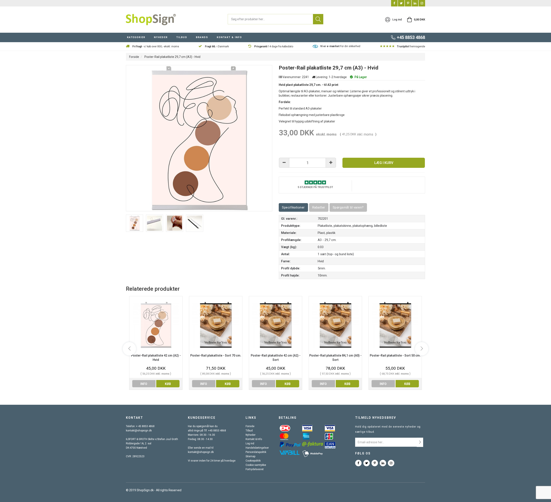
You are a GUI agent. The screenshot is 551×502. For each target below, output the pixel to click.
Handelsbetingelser (257, 447)
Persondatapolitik (256, 452)
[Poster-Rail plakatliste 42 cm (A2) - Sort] (275, 324)
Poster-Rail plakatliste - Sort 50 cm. (395, 355)
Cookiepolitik (253, 460)
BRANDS (202, 37)
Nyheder (250, 434)
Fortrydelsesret (255, 469)
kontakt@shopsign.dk (139, 430)
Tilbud (249, 430)
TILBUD (181, 37)
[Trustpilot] (315, 182)
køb (168, 384)
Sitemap (250, 456)
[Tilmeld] (420, 442)
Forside (134, 57)
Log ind (250, 443)
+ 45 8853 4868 (145, 426)
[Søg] (318, 19)
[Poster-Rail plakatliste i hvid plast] (134, 223)
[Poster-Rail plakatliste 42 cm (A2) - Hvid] (155, 324)
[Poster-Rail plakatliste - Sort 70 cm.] (215, 324)
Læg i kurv (383, 163)
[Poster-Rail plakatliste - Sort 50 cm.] (395, 324)
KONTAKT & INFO (229, 37)
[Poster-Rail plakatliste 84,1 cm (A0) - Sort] (335, 324)
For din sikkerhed (340, 46)
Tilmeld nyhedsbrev (375, 417)
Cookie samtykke (256, 464)
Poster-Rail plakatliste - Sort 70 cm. (215, 355)
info (143, 384)
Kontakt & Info (254, 439)
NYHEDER (161, 37)
